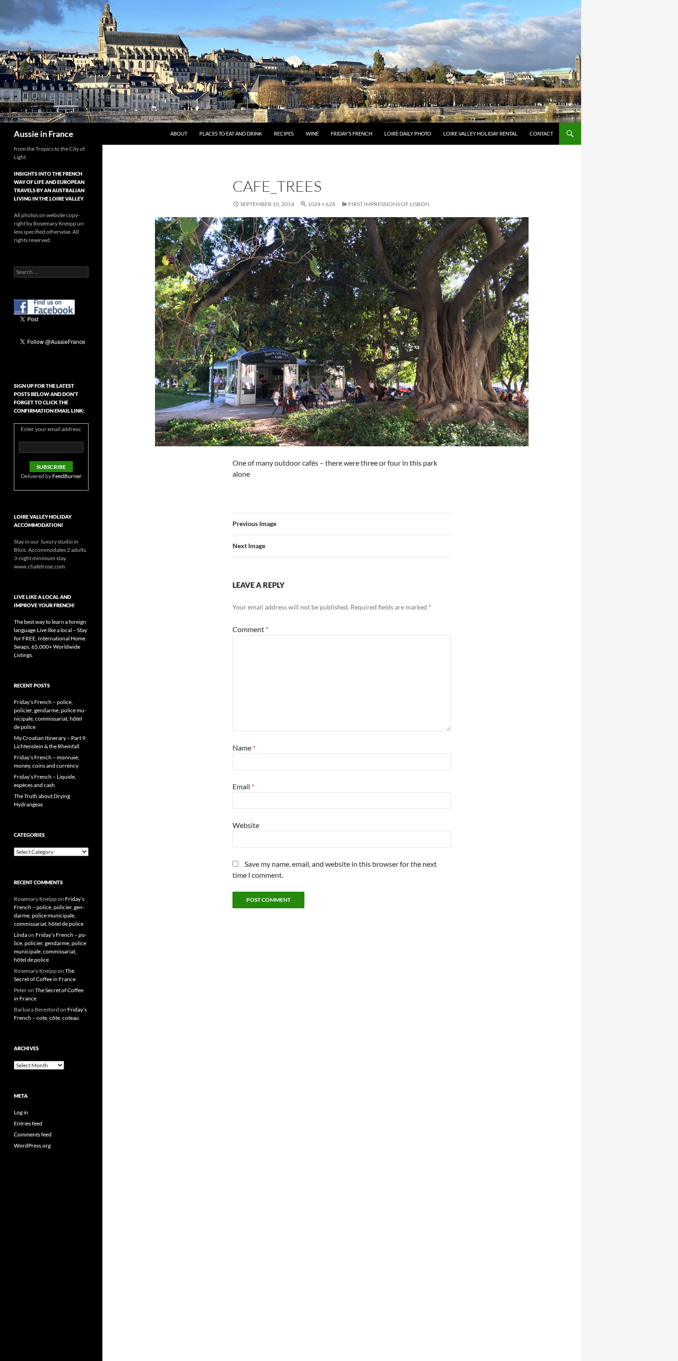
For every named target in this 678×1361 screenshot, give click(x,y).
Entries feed (28, 1123)
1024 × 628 (321, 204)
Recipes (284, 133)
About (178, 133)
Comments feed (33, 1134)
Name (244, 747)
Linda (20, 934)
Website (245, 825)
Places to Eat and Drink (230, 133)
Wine (312, 133)
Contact (541, 133)
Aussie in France (43, 134)
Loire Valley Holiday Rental (480, 133)
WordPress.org (32, 1145)
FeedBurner (67, 476)
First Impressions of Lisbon (388, 204)
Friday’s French (351, 133)
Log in (21, 1112)
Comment (250, 629)
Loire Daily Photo (407, 133)
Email (243, 786)
